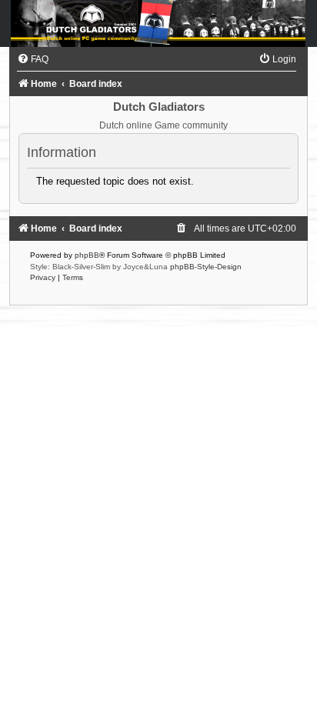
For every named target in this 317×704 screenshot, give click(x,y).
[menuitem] (32, 59)
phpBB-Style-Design (206, 266)
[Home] (158, 23)
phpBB (87, 255)
